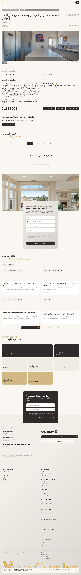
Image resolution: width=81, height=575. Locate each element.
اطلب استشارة (59, 436)
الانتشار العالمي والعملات (46, 503)
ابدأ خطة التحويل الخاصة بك (46, 505)
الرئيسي (5, 9)
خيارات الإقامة (44, 471)
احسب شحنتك (44, 515)
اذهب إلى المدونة (50, 327)
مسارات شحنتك (44, 513)
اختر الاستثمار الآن (44, 485)
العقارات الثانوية (6, 473)
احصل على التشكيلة (40, 166)
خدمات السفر (44, 544)
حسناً (74, 570)
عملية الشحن (44, 511)
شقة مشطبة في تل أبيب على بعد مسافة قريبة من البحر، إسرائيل (42, 9)
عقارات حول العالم (8, 469)
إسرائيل (23, 9)
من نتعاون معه (44, 531)
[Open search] (69, 2)
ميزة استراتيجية (44, 491)
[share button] (7, 26)
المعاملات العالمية (46, 499)
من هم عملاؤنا (44, 501)
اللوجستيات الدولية (46, 509)
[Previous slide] (73, 63)
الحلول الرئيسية (44, 493)
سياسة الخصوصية (30, 414)
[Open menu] (77, 2)
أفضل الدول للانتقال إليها (46, 473)
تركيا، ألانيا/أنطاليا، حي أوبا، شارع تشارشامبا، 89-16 (16, 444)
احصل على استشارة (72, 108)
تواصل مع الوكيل (49, 108)
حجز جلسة (43, 535)
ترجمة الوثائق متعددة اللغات (48, 519)
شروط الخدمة (44, 554)
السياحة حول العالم (46, 539)
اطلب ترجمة (43, 525)
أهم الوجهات (43, 542)
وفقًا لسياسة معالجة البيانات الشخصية (9, 570)
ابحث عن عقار (59, 441)
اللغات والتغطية (44, 523)
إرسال (40, 417)
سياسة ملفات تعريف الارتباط (47, 558)
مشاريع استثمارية (6, 471)
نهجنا (42, 533)
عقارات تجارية (6, 475)
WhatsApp (60, 108)
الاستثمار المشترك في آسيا (48, 479)
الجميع (29, 143)
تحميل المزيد (30, 327)
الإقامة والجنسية (45, 469)
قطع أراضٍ (5, 477)
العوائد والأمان (44, 483)
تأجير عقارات (5, 481)
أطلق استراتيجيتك (44, 495)
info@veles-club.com (9, 431)
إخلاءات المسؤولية (44, 556)
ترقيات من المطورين (40, 143)
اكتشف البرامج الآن (45, 475)
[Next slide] (77, 63)
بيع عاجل (51, 143)
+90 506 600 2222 (8, 437)
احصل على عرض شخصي (40, 243)
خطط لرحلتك (44, 545)
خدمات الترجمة (44, 522)
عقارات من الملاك (6, 479)
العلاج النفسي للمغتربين (47, 529)
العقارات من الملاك (13, 9)
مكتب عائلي (44, 489)
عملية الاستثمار (44, 481)
